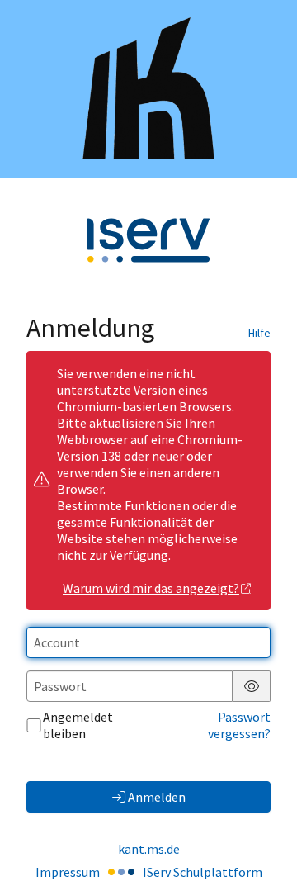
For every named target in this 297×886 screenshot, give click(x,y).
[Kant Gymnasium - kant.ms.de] (148, 88)
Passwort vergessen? (239, 724)
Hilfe (259, 332)
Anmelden (157, 797)
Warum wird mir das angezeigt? (151, 588)
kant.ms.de (149, 849)
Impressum (67, 872)
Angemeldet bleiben (78, 724)
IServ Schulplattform (202, 872)
